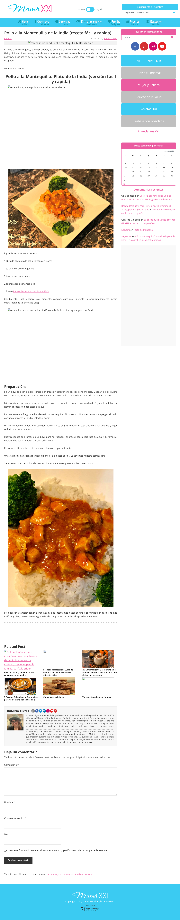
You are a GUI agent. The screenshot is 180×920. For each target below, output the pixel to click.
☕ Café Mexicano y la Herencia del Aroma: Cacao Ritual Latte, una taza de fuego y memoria (99, 672)
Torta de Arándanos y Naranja (96, 697)
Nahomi (125, 229)
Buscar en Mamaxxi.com (148, 31)
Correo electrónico (15, 818)
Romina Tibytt (110, 38)
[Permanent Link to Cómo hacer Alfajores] (59, 686)
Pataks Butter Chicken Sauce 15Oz (31, 291)
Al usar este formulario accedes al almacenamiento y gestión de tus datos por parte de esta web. (58, 850)
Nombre (9, 802)
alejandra (126, 236)
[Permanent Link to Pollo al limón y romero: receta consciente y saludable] (21, 660)
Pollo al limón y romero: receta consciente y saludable (19, 673)
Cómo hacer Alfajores (53, 697)
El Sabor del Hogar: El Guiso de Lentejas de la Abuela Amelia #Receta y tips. (58, 672)
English (98, 9)
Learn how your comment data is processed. (69, 874)
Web (6, 834)
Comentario (11, 764)
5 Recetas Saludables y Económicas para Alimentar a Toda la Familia (21, 698)
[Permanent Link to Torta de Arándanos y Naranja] (98, 686)
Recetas (8, 38)
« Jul (123, 184)
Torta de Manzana (143, 229)
